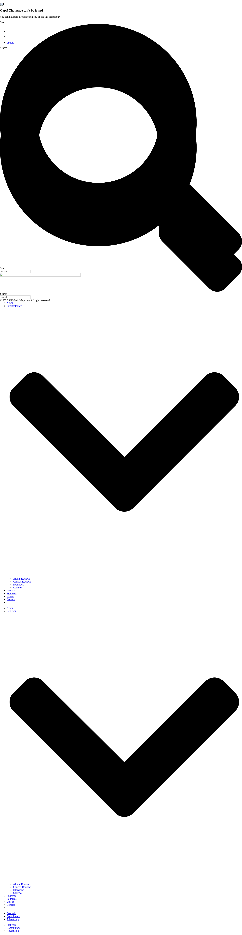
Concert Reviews (22, 581)
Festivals (11, 913)
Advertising (13, 919)
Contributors (13, 916)
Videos (10, 596)
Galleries (17, 587)
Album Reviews (21, 578)
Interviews (18, 584)
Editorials (11, 593)
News (10, 302)
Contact (11, 599)
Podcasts (11, 590)
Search (3, 47)
